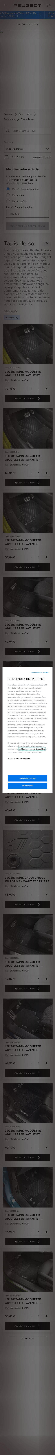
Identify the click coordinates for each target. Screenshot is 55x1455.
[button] (40, 673)
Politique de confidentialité (19, 758)
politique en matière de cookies (32, 749)
